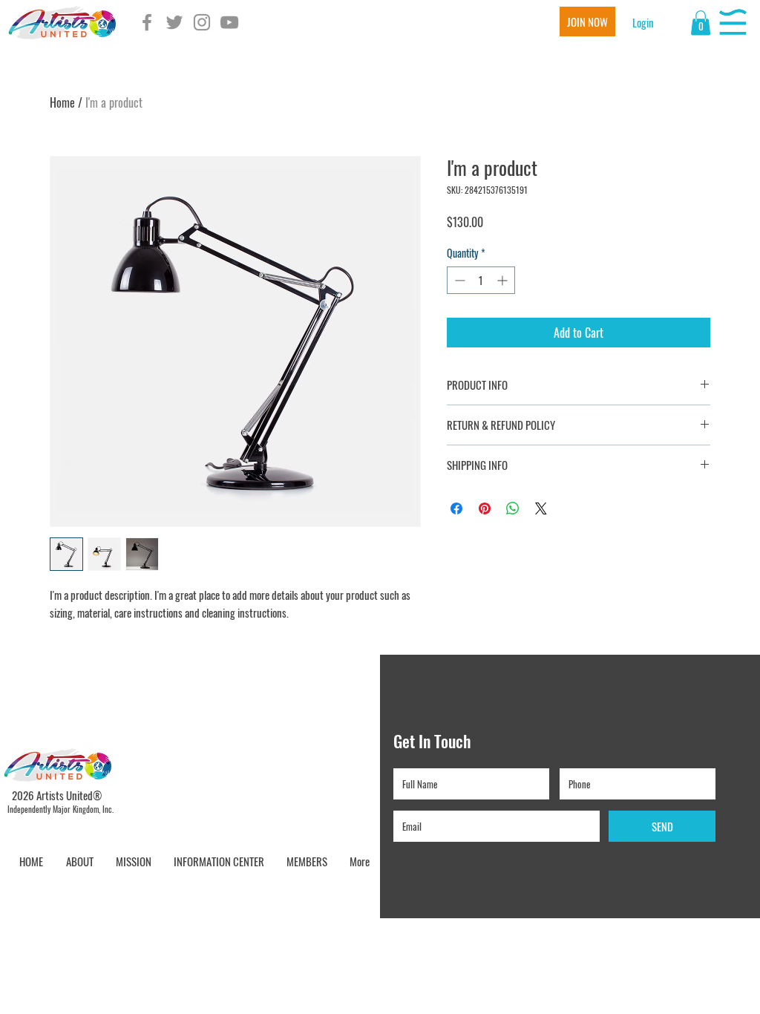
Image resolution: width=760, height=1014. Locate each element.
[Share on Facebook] (456, 508)
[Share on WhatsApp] (513, 508)
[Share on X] (541, 508)
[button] (643, 22)
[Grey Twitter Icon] (174, 22)
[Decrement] (458, 280)
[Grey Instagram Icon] (202, 22)
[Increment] (503, 280)
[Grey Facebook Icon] (147, 22)
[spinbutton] (481, 280)
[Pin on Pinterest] (485, 508)
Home (62, 102)
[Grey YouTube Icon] (229, 22)
